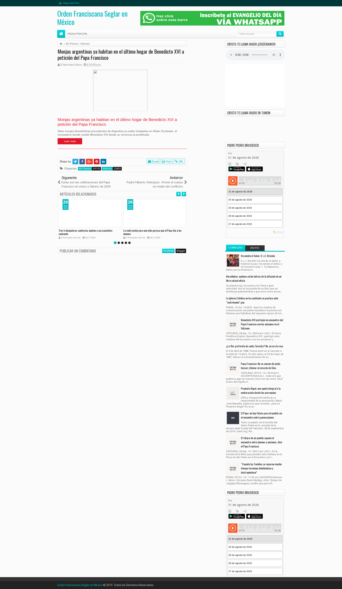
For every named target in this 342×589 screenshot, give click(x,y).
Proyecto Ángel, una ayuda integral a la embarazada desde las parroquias (260, 390)
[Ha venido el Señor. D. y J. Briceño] (233, 260)
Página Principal (77, 33)
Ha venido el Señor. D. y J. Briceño (258, 256)
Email (155, 161)
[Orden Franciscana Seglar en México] (61, 34)
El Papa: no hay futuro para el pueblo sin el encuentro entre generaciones (261, 415)
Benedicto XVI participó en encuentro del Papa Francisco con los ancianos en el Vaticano (262, 324)
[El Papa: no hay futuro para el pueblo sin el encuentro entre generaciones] (233, 418)
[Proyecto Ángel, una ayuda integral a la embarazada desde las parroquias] (233, 393)
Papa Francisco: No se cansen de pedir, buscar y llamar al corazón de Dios (261, 366)
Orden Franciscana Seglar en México (92, 17)
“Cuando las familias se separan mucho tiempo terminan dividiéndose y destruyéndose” (261, 468)
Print (168, 161)
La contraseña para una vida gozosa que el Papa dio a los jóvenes (152, 232)
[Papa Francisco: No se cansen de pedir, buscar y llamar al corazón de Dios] (233, 368)
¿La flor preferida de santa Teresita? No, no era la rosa (254, 346)
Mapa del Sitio (71, 3)
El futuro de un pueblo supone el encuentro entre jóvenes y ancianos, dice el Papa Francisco (261, 442)
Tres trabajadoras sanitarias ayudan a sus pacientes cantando (85, 232)
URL (181, 161)
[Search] (280, 34)
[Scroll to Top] (171, 584)
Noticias (107, 168)
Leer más (70, 141)
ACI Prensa (85, 168)
